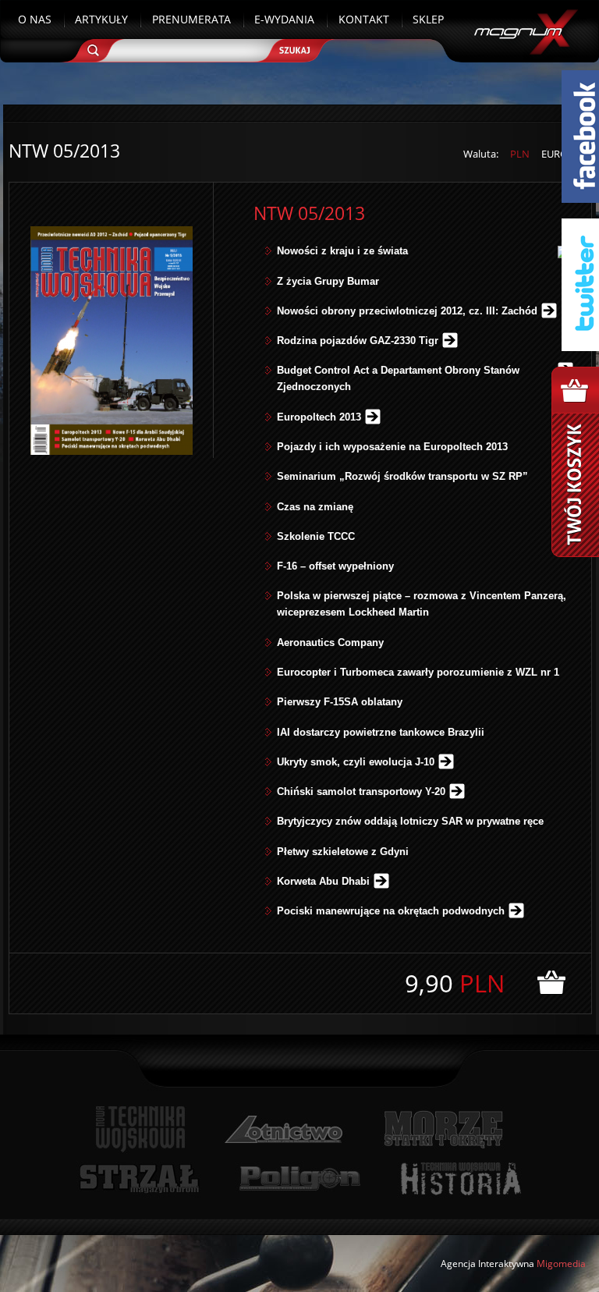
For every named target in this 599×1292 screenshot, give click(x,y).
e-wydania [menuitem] (284, 19)
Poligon (299, 1178)
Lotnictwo (284, 1129)
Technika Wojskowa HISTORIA (460, 1178)
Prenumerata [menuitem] (191, 19)
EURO (554, 154)
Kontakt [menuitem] (363, 19)
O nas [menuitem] (34, 19)
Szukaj (299, 48)
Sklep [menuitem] (428, 19)
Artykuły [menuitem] (101, 19)
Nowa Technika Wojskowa (141, 1129)
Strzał (139, 1178)
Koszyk (575, 462)
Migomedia (561, 1263)
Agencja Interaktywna (487, 1263)
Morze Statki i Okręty (443, 1129)
